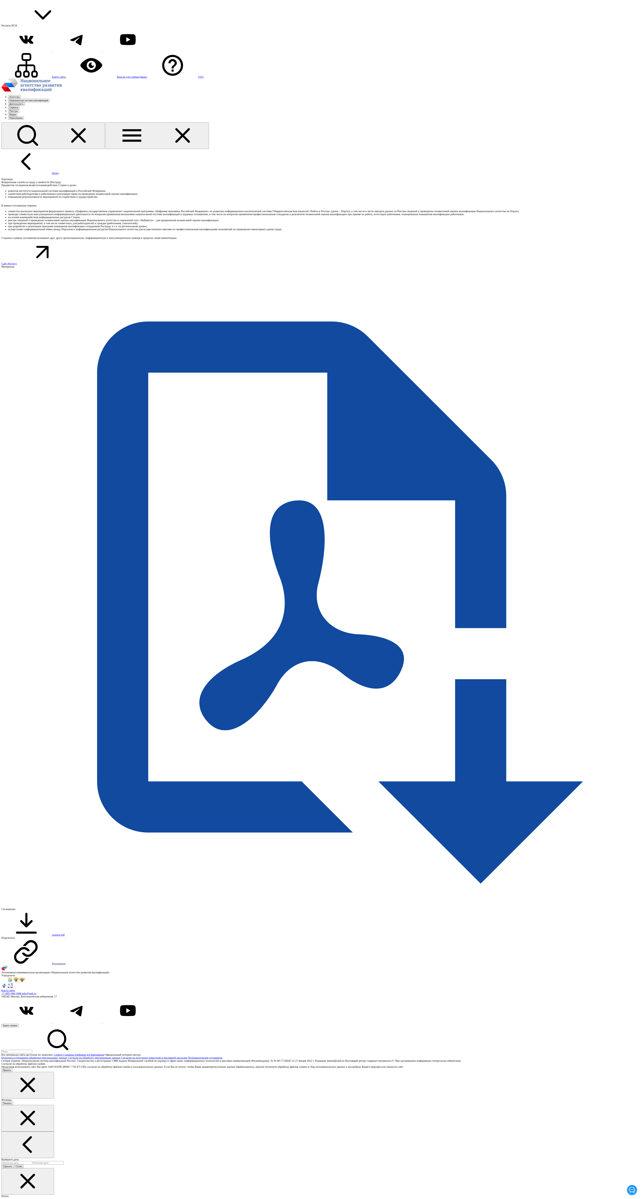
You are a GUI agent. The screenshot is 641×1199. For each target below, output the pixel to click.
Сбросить (7, 1166)
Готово (19, 1166)
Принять (7, 1070)
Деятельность (16, 104)
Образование (16, 118)
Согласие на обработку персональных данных (94, 1057)
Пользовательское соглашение (205, 1057)
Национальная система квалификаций (28, 100)
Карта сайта (8, 990)
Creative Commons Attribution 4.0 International (79, 1054)
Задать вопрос (10, 1025)
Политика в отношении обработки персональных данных (34, 1057)
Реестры (13, 111)
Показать (7, 1103)
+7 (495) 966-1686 (11, 993)
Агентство (14, 97)
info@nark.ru (29, 993)
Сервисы (13, 107)
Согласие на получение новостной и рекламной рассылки (154, 1057)
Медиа (12, 114)
